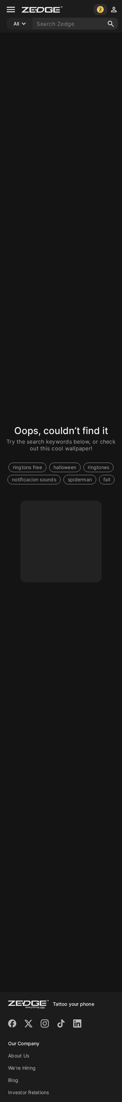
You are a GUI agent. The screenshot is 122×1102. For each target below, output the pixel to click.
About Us (18, 1055)
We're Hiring (22, 1068)
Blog (13, 1080)
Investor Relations (28, 1092)
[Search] (111, 24)
